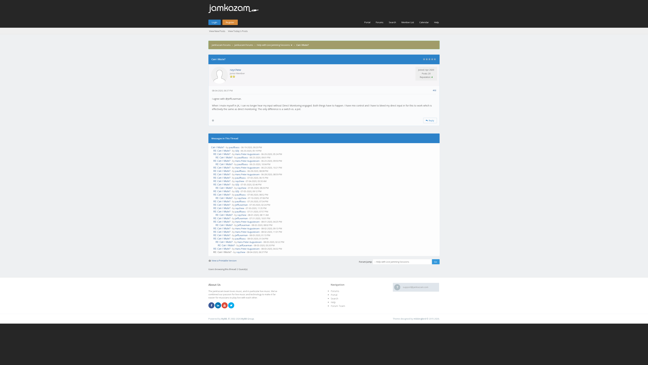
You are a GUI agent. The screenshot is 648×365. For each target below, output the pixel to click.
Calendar (424, 22)
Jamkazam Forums (243, 44)
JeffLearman (241, 204)
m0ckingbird (420, 318)
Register (230, 22)
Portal (367, 22)
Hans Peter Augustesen (247, 154)
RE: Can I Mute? (221, 150)
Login (214, 22)
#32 (434, 90)
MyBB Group (247, 318)
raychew (235, 70)
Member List (407, 22)
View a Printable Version (224, 260)
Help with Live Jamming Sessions (273, 44)
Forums (379, 22)
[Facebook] (211, 305)
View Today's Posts (238, 31)
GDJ (237, 150)
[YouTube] (225, 305)
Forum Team (338, 306)
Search (392, 22)
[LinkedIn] (218, 305)
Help (436, 22)
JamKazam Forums (221, 44)
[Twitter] (231, 305)
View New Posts (217, 31)
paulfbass (234, 147)
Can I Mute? (217, 147)
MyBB (224, 318)
